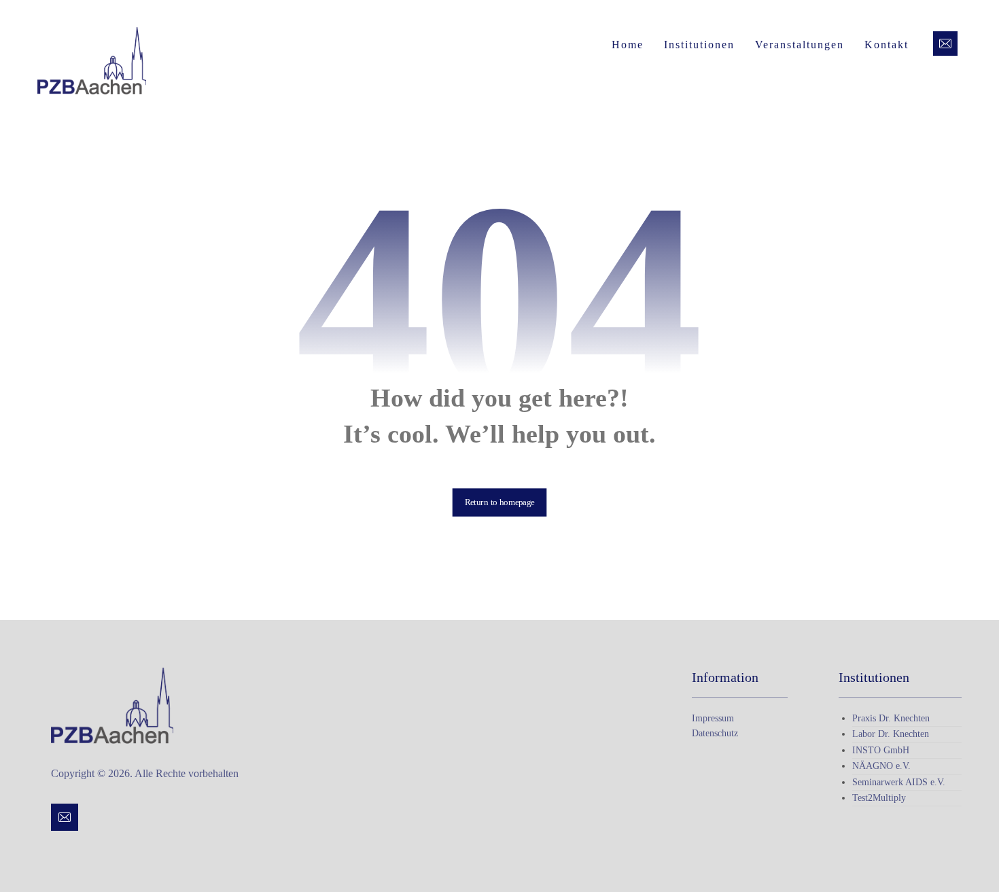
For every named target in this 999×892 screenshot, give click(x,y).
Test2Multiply (879, 798)
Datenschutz (715, 733)
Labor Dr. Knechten (890, 734)
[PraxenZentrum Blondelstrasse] (91, 61)
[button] (945, 43)
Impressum (713, 718)
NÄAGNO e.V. (881, 766)
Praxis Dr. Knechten (891, 718)
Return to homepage (500, 502)
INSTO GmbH (880, 750)
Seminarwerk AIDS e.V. (898, 782)
